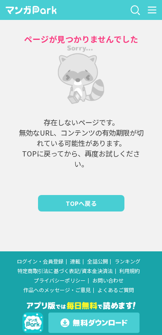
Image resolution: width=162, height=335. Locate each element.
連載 (75, 261)
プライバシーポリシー (60, 280)
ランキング (127, 261)
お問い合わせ (108, 280)
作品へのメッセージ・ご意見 (57, 289)
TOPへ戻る (81, 203)
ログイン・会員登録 (40, 261)
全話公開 (97, 261)
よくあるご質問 (116, 289)
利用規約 (129, 270)
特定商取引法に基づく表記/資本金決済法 (65, 270)
